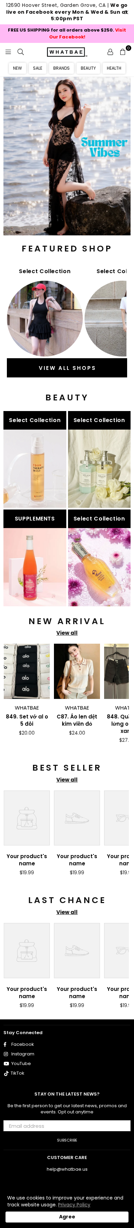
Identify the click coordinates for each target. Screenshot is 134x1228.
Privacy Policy (74, 1204)
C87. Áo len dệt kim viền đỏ (77, 720)
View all (67, 632)
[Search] (20, 51)
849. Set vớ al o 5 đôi (27, 720)
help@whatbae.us (67, 1169)
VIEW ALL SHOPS (67, 368)
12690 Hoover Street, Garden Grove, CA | (67, 12)
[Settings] (110, 51)
